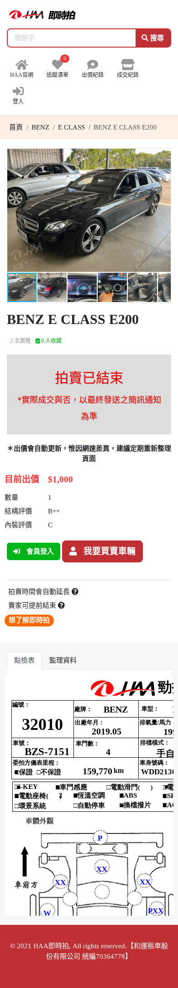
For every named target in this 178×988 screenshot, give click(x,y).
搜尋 (156, 38)
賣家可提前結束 (33, 605)
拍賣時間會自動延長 (40, 591)
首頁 (16, 127)
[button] (162, 157)
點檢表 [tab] (24, 660)
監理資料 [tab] (63, 660)
